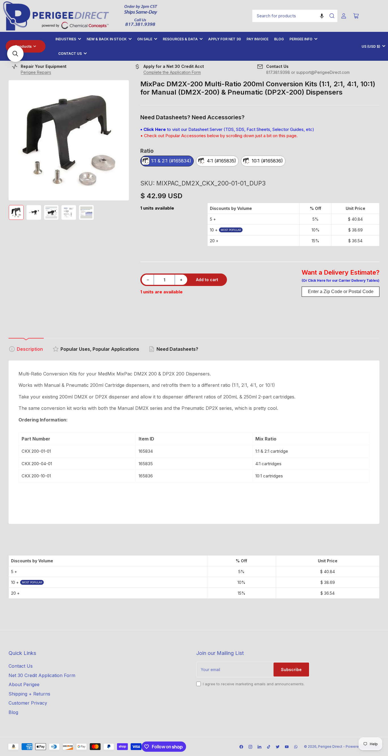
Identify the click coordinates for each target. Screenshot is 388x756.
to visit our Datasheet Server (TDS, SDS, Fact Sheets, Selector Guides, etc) (227, 129)
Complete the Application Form (172, 72)
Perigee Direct (330, 746)
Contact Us (70, 53)
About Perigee (24, 684)
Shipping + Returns (29, 694)
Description (30, 349)
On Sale (144, 39)
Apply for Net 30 (224, 39)
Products (23, 46)
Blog (279, 39)
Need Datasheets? (177, 349)
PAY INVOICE (257, 39)
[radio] (167, 161)
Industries (65, 39)
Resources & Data (180, 39)
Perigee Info (300, 39)
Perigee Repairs (36, 72)
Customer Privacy (28, 703)
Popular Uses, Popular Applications (100, 349)
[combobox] (294, 16)
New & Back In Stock (107, 39)
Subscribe (291, 669)
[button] (322, 16)
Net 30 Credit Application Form (42, 675)
